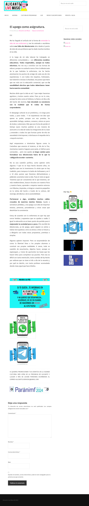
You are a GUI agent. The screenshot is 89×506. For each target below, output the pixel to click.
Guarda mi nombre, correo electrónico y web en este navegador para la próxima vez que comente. (29, 476)
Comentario (12, 413)
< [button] (12, 389)
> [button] (47, 389)
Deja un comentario (38, 31)
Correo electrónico (14, 452)
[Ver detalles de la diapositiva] (30, 389)
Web (9, 462)
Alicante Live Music (16, 6)
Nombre (11, 442)
